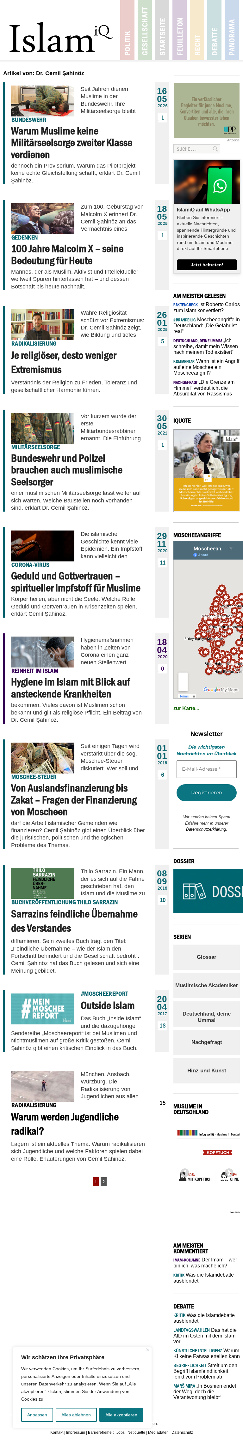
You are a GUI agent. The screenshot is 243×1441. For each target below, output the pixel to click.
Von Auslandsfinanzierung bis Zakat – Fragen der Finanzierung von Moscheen (74, 799)
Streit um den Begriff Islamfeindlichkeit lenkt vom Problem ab (205, 1371)
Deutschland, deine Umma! (207, 1017)
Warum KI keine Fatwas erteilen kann (206, 1353)
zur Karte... (186, 708)
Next (227, 1171)
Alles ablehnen (76, 1414)
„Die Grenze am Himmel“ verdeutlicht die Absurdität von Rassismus (203, 387)
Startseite (162, 30)
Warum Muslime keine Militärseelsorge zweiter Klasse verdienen (71, 142)
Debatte (214, 30)
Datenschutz (182, 1432)
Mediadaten (158, 1432)
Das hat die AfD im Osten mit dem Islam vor (205, 1335)
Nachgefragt (206, 1042)
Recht (197, 30)
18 (162, 1025)
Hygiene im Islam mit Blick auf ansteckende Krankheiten (70, 687)
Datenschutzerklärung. (206, 829)
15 (162, 1103)
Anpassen (37, 1414)
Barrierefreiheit (101, 1432)
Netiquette (136, 1432)
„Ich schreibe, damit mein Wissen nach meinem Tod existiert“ (205, 346)
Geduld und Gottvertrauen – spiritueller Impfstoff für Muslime (75, 581)
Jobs (120, 1432)
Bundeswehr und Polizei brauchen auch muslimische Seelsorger (66, 470)
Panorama (232, 30)
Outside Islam (108, 1005)
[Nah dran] (147, 1350)
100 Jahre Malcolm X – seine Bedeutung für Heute (67, 254)
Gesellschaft (145, 30)
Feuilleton (179, 30)
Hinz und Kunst (206, 1071)
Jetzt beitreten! (207, 264)
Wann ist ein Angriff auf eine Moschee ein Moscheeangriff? (206, 367)
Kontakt (56, 1432)
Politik (127, 30)
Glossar (206, 957)
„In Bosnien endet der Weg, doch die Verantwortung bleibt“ (204, 1391)
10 (163, 900)
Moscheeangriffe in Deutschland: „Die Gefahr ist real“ (206, 325)
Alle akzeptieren (121, 1414)
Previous (183, 1171)
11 (163, 562)
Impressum (75, 1432)
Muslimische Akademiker (206, 985)
